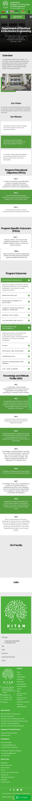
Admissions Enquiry (30, 402)
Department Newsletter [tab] (8, 710)
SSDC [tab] (3, 703)
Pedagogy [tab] (5, 691)
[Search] (26, 552)
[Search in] (29, 552)
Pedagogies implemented (12, 694)
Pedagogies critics (10, 696)
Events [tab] (4, 714)
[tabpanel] (16, 695)
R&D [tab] (3, 700)
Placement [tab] (5, 707)
